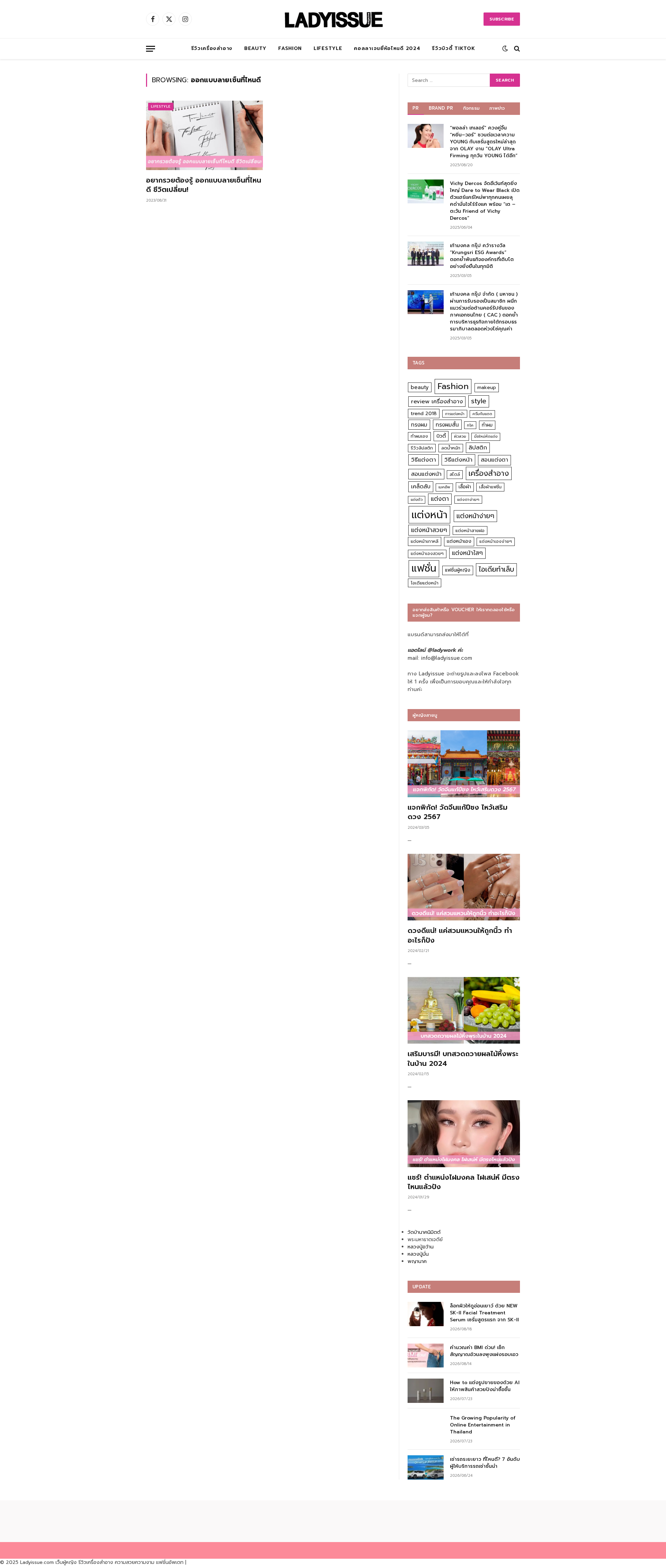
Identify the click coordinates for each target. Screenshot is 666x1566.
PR (415, 108)
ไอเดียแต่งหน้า (424, 583)
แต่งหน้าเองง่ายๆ (495, 541)
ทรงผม (419, 425)
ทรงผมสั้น (447, 425)
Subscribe (501, 19)
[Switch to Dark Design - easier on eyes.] (505, 48)
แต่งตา (440, 498)
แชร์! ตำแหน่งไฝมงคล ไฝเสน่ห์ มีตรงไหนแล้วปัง (464, 1182)
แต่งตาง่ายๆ (468, 500)
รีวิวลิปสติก (422, 448)
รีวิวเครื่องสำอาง (211, 48)
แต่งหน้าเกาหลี (424, 541)
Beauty (255, 48)
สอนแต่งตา (494, 460)
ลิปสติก (478, 447)
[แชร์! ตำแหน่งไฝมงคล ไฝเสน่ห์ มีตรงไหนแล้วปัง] (464, 1133)
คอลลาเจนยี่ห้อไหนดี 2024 (387, 48)
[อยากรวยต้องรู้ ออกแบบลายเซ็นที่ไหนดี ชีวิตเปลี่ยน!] (204, 135)
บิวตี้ (441, 436)
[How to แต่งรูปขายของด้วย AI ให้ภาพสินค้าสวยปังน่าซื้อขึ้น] (426, 1391)
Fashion (290, 48)
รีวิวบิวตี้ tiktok (453, 48)
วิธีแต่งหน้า (458, 459)
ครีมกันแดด (482, 414)
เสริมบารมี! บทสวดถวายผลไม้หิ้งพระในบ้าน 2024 (463, 1058)
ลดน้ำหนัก (450, 448)
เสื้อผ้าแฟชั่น (490, 487)
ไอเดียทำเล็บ (496, 569)
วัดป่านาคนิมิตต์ (424, 1232)
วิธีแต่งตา (423, 459)
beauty (420, 387)
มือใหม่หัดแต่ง (485, 436)
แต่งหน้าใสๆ (467, 552)
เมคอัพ (444, 487)
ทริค (470, 425)
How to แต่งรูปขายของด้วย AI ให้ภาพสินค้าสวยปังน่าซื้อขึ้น (485, 1386)
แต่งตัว (416, 500)
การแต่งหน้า (454, 413)
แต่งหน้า (429, 514)
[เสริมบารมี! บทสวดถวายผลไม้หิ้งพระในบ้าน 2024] (464, 1010)
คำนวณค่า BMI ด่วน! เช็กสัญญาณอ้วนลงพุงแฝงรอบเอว (484, 1351)
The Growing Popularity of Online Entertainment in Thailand (482, 1425)
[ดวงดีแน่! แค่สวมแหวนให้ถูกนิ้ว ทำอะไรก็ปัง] (464, 887)
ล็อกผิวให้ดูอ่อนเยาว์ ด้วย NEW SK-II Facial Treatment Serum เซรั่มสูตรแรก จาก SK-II (484, 1313)
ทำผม (487, 425)
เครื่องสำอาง (489, 473)
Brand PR (441, 108)
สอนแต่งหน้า (426, 474)
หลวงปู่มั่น (418, 1254)
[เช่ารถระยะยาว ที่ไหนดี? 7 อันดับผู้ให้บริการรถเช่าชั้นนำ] (426, 1467)
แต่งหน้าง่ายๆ (475, 516)
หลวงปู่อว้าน (421, 1247)
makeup (486, 387)
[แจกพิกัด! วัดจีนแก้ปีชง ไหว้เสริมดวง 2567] (464, 763)
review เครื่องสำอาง (437, 401)
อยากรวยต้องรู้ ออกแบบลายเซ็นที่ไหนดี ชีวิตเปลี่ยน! (203, 185)
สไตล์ (455, 474)
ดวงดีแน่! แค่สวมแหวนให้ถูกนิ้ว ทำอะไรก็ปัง (460, 935)
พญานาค (417, 1261)
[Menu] (150, 49)
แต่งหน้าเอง (459, 541)
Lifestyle (328, 48)
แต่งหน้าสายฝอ (470, 530)
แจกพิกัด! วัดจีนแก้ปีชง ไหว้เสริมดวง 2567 (457, 812)
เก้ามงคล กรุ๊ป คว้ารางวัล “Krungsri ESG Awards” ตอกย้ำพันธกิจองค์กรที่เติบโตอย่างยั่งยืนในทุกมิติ (482, 256)
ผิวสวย (460, 436)
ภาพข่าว (497, 108)
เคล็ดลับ (420, 486)
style (478, 401)
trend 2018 (424, 413)
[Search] (516, 49)
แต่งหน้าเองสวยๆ (427, 553)
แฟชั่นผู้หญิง (457, 570)
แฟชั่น (423, 568)
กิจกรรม (471, 108)
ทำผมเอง (419, 436)
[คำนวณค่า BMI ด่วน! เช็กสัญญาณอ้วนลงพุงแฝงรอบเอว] (426, 1355)
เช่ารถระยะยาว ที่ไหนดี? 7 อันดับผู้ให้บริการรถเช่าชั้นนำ (485, 1463)
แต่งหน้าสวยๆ (429, 529)
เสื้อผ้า (465, 486)
